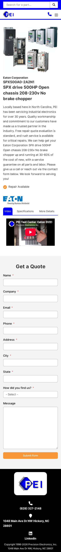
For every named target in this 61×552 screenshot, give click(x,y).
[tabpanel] (30, 232)
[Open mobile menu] (56, 15)
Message (9, 403)
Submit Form (30, 455)
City (5, 355)
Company (9, 291)
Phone (7, 323)
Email (6, 307)
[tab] (8, 211)
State (6, 371)
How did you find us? (17, 387)
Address (9, 339)
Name (7, 275)
